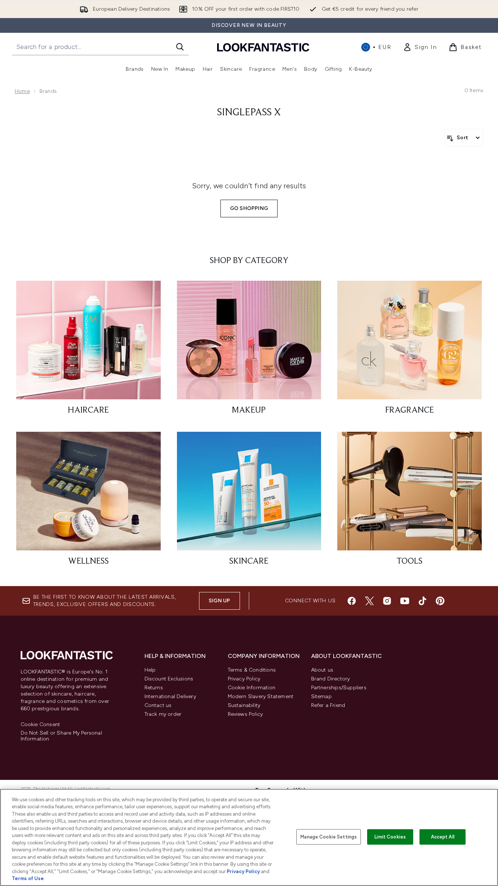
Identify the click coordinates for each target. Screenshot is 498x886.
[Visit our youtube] (405, 601)
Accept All (443, 837)
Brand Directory (330, 679)
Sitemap (321, 696)
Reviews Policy (245, 714)
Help (150, 670)
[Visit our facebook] (352, 601)
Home (22, 91)
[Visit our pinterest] (440, 601)
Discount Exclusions (169, 679)
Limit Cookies (390, 837)
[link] (419, 47)
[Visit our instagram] (387, 601)
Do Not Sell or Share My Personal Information (61, 736)
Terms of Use (28, 878)
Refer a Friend (328, 705)
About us (322, 670)
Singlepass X (249, 113)
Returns (153, 687)
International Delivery (170, 696)
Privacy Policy (244, 679)
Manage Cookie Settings (328, 837)
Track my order (163, 714)
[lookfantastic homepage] (263, 47)
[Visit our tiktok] (422, 601)
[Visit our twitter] (369, 601)
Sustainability (244, 705)
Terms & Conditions (252, 670)
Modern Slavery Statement (261, 696)
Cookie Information (252, 687)
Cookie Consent (40, 725)
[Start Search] (179, 47)
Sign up (219, 601)
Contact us (158, 705)
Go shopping (249, 208)
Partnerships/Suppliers (338, 687)
